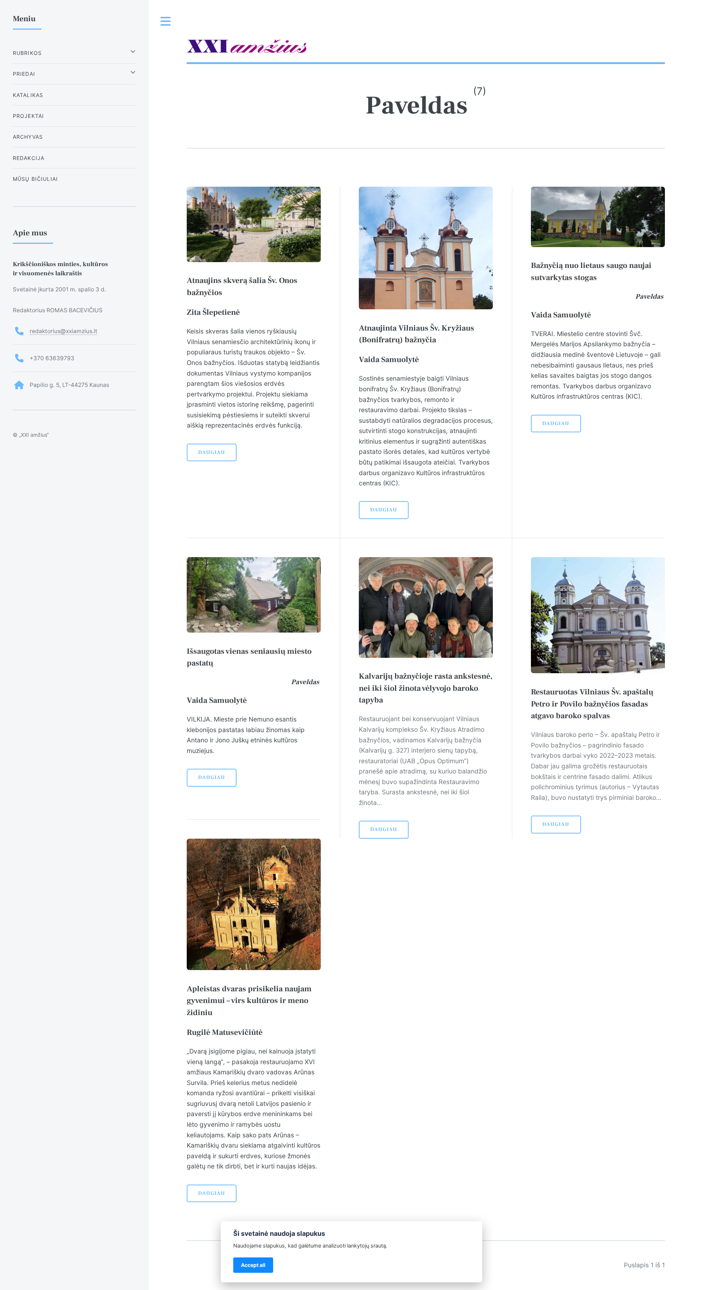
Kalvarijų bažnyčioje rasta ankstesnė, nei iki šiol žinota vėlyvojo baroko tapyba (425, 688)
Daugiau (211, 452)
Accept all (253, 1265)
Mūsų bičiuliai (35, 179)
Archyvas (28, 137)
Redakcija (29, 158)
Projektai (28, 116)
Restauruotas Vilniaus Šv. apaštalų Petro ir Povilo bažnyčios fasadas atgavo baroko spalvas (592, 704)
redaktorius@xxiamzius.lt (63, 331)
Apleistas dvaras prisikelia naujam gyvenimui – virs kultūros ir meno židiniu (249, 1001)
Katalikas (28, 95)
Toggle (166, 21)
